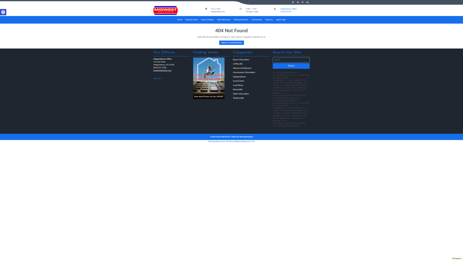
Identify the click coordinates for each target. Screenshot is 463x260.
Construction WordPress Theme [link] (223, 137)
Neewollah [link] (237, 89)
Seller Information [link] (241, 94)
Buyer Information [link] (241, 60)
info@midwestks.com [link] (162, 71)
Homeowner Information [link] (244, 72)
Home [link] (179, 20)
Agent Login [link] (281, 20)
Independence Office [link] (288, 9)
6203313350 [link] (285, 12)
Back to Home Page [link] (230, 42)
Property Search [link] (191, 20)
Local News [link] (238, 85)
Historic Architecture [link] (242, 68)
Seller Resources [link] (223, 20)
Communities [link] (257, 20)
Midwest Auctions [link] (241, 20)
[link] (3, 12)
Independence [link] (239, 77)
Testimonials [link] (238, 98)
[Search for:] (291, 60)
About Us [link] (269, 20)
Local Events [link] (238, 81)
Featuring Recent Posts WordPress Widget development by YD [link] (231, 141)
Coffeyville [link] (238, 64)
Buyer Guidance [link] (207, 20)
